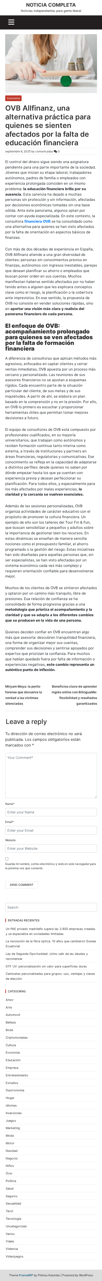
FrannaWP (26, 1275)
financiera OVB (37, 221)
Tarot (9, 1211)
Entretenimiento (17, 1075)
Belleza (11, 1022)
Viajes (10, 1241)
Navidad (12, 1151)
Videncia (12, 1249)
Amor (10, 1000)
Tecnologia (13, 1218)
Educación (13, 1060)
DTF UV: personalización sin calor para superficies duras (46, 966)
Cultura (11, 1045)
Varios (10, 1234)
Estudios (12, 1083)
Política (11, 1181)
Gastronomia (15, 1090)
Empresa (12, 1068)
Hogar (10, 1098)
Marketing (13, 1128)
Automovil (13, 1015)
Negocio (12, 1158)
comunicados (44, 151)
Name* (9, 804)
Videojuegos (14, 1256)
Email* (9, 822)
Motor (10, 1143)
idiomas (11, 1105)
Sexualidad (13, 1203)
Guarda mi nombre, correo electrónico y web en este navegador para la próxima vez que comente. (50, 866)
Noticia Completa (51, 5)
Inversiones (14, 1113)
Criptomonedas (17, 1037)
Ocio (9, 1173)
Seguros (12, 1196)
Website (10, 840)
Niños (10, 1166)
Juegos (11, 1120)
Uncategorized (16, 1226)
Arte (9, 1007)
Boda (9, 1030)
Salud (10, 1188)
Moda (10, 1135)
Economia (13, 98)
